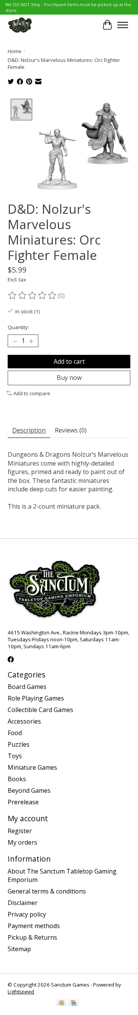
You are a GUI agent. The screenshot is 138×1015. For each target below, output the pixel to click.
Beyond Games (29, 790)
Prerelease (23, 802)
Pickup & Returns (32, 937)
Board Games (27, 686)
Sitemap (19, 949)
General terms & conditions (47, 891)
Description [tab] (29, 430)
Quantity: (18, 327)
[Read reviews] (33, 295)
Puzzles (19, 744)
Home (14, 51)
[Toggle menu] (122, 25)
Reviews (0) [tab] (71, 430)
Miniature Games (32, 767)
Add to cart (69, 361)
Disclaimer (23, 903)
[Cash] (61, 1003)
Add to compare (31, 393)
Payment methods (34, 926)
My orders (22, 842)
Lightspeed (21, 991)
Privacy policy (27, 914)
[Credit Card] (73, 1003)
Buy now (69, 377)
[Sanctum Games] (20, 25)
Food (15, 733)
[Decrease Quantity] (15, 341)
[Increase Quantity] (31, 341)
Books (17, 779)
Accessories (24, 721)
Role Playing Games (36, 698)
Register (20, 831)
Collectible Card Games (40, 710)
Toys (15, 756)
